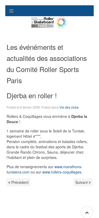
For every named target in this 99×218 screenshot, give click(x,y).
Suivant (82, 182)
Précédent (19, 182)
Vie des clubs (69, 107)
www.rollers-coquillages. (62, 172)
